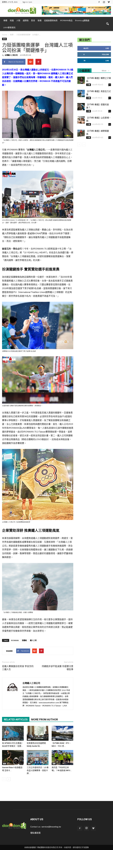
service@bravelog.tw (51, 826)
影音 (33, 20)
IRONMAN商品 (66, 20)
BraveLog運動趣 (82, 20)
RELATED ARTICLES (16, 719)
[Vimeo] (109, 2)
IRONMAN (15, 640)
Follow (105, 54)
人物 (18, 20)
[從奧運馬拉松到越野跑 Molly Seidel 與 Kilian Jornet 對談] (37, 733)
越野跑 (26, 20)
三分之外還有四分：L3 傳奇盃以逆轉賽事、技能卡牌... (37, 770)
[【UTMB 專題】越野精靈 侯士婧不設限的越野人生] (81, 133)
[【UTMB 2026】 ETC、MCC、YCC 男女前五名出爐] (62, 733)
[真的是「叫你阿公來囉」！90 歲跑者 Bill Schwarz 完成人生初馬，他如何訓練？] (62, 757)
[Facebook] (99, 2)
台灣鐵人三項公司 (11, 55)
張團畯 (24, 640)
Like (107, 48)
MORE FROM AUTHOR (44, 719)
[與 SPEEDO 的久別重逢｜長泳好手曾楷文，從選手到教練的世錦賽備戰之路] (13, 733)
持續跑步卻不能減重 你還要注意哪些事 (57, 668)
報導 (4, 39)
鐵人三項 (33, 640)
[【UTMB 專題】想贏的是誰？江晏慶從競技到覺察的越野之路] (81, 106)
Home (4, 34)
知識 (12, 20)
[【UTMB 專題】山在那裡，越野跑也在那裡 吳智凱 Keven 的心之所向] (81, 120)
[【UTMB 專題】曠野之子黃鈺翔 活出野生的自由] (81, 80)
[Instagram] (104, 2)
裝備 (39, 20)
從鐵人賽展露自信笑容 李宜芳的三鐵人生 (18, 668)
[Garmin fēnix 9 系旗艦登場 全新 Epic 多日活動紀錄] (13, 757)
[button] (107, 23)
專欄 (5, 20)
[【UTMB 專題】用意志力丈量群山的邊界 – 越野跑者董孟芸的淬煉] (81, 93)
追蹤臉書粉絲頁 (51, 20)
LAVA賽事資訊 (9, 27)
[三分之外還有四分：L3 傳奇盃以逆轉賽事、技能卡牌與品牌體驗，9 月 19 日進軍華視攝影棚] (37, 757)
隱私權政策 (35, 833)
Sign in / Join (27, 2)
